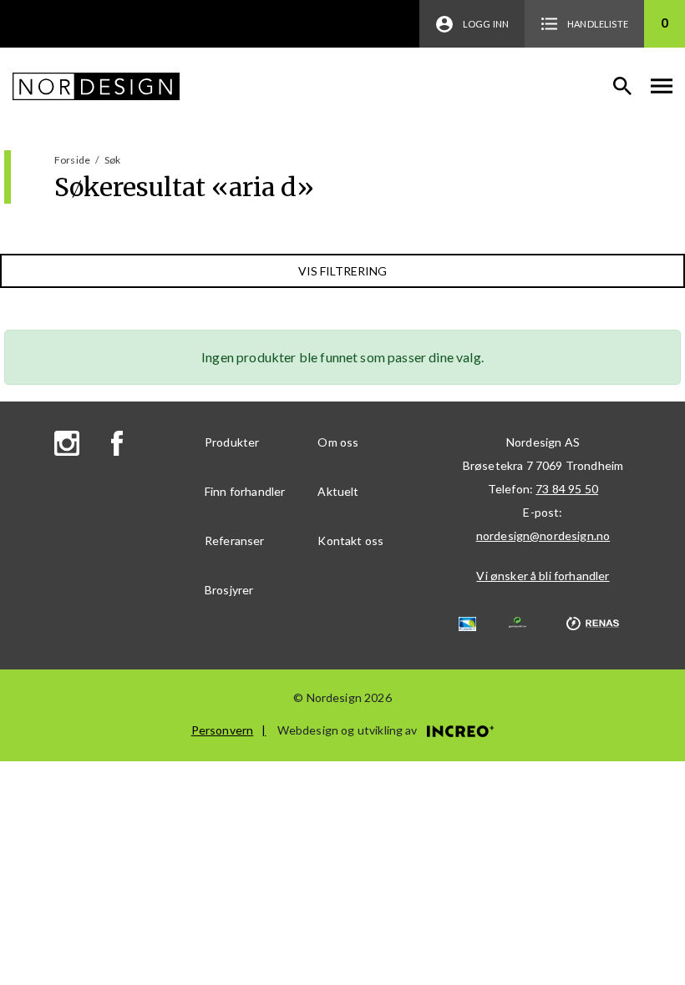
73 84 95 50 (566, 489)
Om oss (337, 442)
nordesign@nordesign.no (543, 535)
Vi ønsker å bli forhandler (542, 575)
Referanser (235, 540)
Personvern (222, 730)
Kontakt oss (350, 540)
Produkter (232, 442)
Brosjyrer (229, 590)
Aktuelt (337, 491)
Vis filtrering (342, 271)
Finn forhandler (245, 491)
